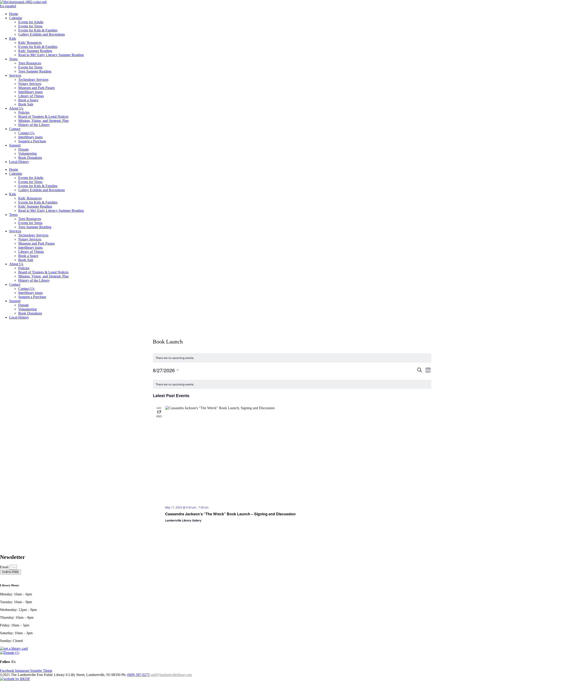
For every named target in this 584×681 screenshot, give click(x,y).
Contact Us (26, 133)
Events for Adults (30, 22)
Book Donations (30, 158)
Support (15, 145)
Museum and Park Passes (36, 88)
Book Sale (25, 104)
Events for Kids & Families (37, 30)
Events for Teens (30, 26)
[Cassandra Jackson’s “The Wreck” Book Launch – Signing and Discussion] (298, 454)
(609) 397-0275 (138, 675)
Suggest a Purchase (32, 141)
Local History (19, 162)
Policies (23, 112)
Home (13, 14)
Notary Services (29, 84)
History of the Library (34, 125)
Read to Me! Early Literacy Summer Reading (51, 55)
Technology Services (33, 79)
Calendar (15, 18)
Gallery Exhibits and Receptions (41, 34)
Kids (12, 38)
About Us (16, 108)
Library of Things (31, 96)
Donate (23, 149)
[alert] (292, 358)
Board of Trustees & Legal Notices (43, 116)
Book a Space (28, 100)
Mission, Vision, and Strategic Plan (43, 121)
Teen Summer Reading (34, 71)
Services (15, 75)
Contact (14, 129)
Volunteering (27, 153)
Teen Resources (29, 63)
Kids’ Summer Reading (35, 51)
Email (4, 567)
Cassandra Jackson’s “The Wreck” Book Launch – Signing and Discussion (230, 513)
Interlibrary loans (30, 92)
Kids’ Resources (30, 43)
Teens (13, 59)
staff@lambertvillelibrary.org (171, 675)
